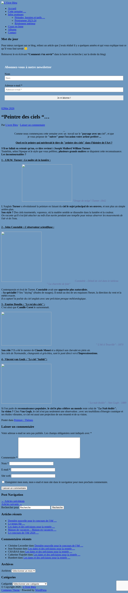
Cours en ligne (15, 26)
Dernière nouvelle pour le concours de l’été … (32, 520)
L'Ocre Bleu (29, 586)
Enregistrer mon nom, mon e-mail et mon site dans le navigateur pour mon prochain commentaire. (56, 482)
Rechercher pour (10, 507)
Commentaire (9, 457)
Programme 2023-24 (25, 20)
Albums (12, 29)
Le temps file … (16, 523)
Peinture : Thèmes (23, 420)
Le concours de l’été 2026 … (23, 532)
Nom (7, 74)
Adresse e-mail (13, 85)
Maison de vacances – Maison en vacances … (32, 529)
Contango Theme (10, 590)
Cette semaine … (17, 11)
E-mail (5, 469)
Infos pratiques (16, 14)
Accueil (12, 8)
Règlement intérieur (25, 23)
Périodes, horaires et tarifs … (30, 17)
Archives (6, 570)
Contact (12, 32)
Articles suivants (11, 504)
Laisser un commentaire (32, 125)
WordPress (40, 590)
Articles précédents (12, 501)
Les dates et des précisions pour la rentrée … (31, 526)
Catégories (6, 583)
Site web (5, 475)
